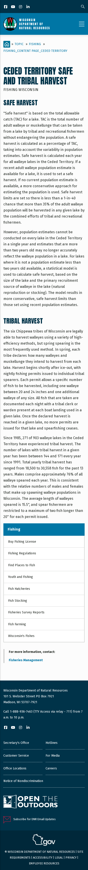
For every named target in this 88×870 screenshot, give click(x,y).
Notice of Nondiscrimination (23, 781)
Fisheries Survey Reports (26, 612)
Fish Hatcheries (19, 589)
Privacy (70, 857)
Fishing (35, 44)
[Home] (26, 24)
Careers (51, 768)
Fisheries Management (26, 660)
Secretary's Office (16, 743)
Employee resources (44, 863)
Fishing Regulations (22, 553)
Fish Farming (17, 624)
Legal (59, 857)
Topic (19, 44)
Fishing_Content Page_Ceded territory (35, 51)
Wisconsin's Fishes (21, 636)
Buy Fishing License (22, 542)
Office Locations (14, 768)
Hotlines (52, 743)
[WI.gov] (44, 840)
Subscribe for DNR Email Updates (34, 819)
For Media (53, 756)
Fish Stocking (17, 601)
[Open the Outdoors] (30, 802)
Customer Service (16, 756)
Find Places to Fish (21, 565)
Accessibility (42, 857)
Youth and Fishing (20, 577)
